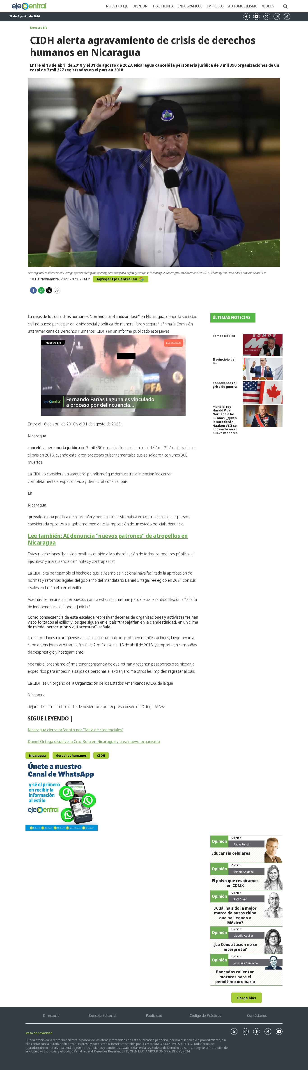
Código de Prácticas (205, 1015)
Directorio (51, 1015)
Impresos (215, 6)
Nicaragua (37, 755)
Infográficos (190, 6)
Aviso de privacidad (38, 1033)
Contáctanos (257, 1015)
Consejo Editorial (102, 1015)
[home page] (29, 6)
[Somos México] (263, 345)
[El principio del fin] (263, 369)
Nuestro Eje (38, 27)
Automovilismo (242, 6)
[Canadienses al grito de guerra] (263, 392)
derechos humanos (71, 755)
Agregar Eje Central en (117, 279)
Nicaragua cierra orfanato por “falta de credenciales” (75, 729)
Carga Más (246, 997)
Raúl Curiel (240, 899)
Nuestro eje (117, 6)
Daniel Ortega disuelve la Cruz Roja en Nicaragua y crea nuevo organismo (94, 741)
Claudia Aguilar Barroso (243, 937)
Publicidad (154, 1015)
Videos (268, 6)
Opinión (140, 6)
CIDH (101, 755)
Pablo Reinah (242, 844)
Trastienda (163, 6)
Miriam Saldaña (244, 872)
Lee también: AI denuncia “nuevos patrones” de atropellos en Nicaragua (108, 539)
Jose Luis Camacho (246, 963)
